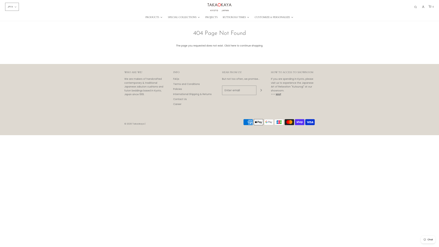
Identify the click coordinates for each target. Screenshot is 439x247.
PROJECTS (211, 17)
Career (177, 104)
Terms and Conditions (186, 84)
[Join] (261, 90)
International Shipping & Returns (192, 94)
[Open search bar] (415, 7)
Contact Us (180, 99)
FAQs (176, 79)
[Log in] (423, 6)
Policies (177, 89)
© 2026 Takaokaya (134, 123)
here (233, 45)
